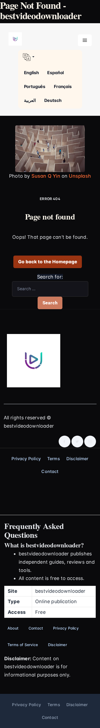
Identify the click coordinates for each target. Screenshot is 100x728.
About (12, 628)
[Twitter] (77, 441)
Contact (49, 471)
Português (35, 86)
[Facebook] (64, 441)
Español (55, 72)
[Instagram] (90, 441)
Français (63, 86)
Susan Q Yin (45, 176)
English (31, 72)
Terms (53, 458)
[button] (50, 57)
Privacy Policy (26, 458)
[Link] (15, 39)
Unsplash (80, 176)
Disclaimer (77, 458)
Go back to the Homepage (47, 261)
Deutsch (53, 100)
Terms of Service (22, 644)
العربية (30, 100)
